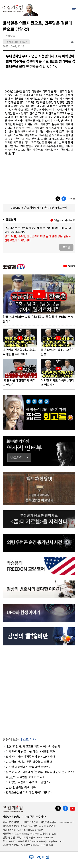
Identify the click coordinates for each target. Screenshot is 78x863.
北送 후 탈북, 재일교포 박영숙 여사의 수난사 (33, 746)
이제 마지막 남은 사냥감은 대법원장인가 (30, 751)
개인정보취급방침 (11, 816)
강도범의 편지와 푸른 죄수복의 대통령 (29, 761)
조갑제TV (41, 816)
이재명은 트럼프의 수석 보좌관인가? (28, 782)
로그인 (66, 247)
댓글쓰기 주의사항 (64, 220)
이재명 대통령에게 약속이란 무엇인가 (29, 767)
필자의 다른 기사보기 (16, 41)
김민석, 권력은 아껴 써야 (21, 787)
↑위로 (71, 199)
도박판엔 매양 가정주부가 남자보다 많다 (30, 756)
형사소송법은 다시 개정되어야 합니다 (29, 792)
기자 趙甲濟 (28, 816)
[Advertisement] (39, 690)
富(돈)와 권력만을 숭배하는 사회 (25, 777)
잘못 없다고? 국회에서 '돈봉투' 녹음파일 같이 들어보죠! (40, 772)
